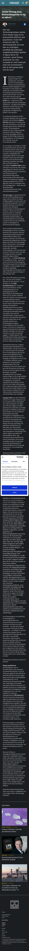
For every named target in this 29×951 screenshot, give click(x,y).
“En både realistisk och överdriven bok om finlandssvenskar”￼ (11, 887)
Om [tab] (24, 461)
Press (3, 934)
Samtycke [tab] (5, 461)
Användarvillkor (6, 937)
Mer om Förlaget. (5, 920)
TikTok (3, 925)
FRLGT (3, 930)
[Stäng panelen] (26, 457)
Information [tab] (14, 461)
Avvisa (14, 492)
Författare (4, 932)
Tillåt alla (14, 487)
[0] (26, 3)
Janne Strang (12, 23)
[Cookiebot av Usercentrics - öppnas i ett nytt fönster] (17, 457)
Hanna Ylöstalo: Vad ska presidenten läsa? (12, 830)
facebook (3, 922)
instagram (4, 924)
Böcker (3, 928)
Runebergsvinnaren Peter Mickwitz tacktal (12, 858)
